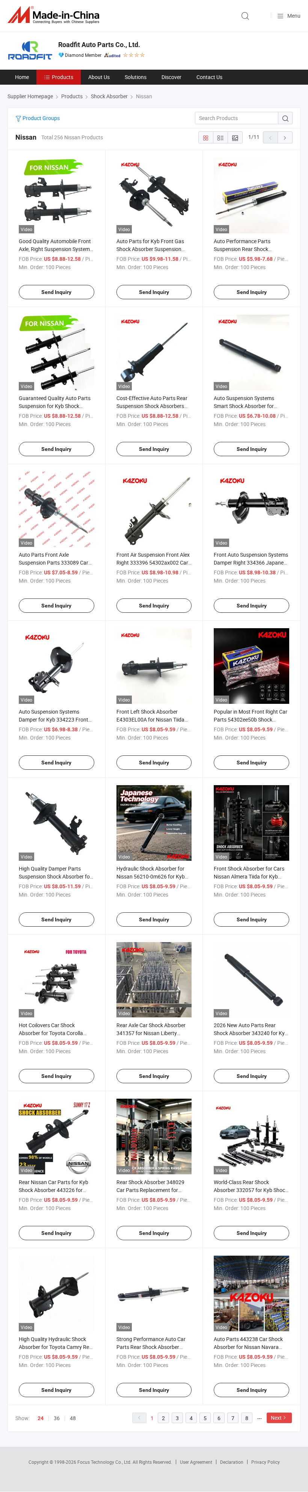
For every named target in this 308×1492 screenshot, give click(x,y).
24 (41, 1418)
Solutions (135, 77)
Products (62, 77)
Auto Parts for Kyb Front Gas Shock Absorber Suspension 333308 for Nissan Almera (150, 249)
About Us (99, 77)
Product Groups (40, 118)
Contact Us (209, 77)
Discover (171, 77)
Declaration (231, 1462)
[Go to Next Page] (285, 137)
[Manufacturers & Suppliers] (55, 15)
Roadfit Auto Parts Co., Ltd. (99, 45)
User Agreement (196, 1462)
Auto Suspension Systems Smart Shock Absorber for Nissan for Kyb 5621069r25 (246, 405)
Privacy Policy (265, 1462)
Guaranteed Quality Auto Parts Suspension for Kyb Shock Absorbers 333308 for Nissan (55, 405)
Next (276, 1417)
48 (73, 1418)
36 (57, 1418)
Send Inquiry (56, 292)
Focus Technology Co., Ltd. (105, 1462)
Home (22, 77)
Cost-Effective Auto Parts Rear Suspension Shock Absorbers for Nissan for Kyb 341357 (151, 405)
